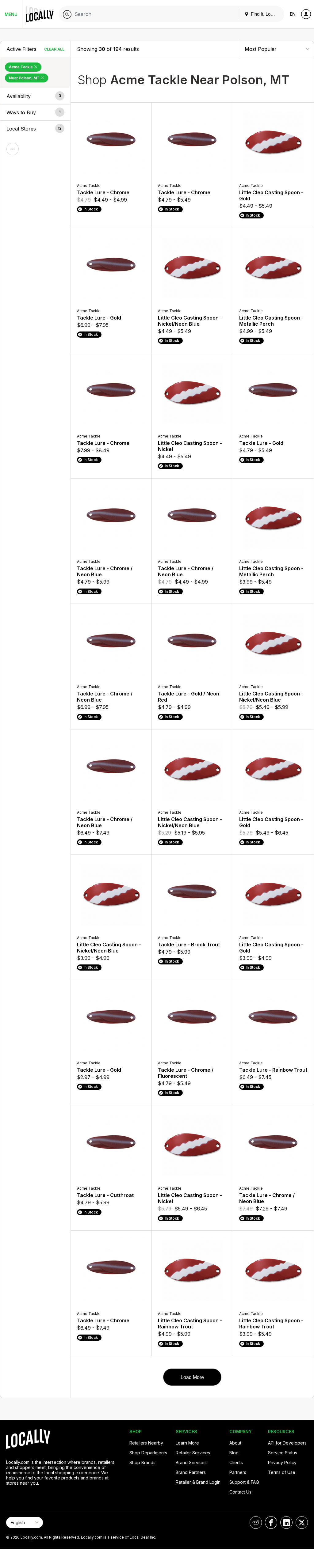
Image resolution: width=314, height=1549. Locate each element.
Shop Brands (142, 1462)
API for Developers (287, 1442)
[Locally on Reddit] (256, 1522)
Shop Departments (148, 1452)
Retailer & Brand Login (198, 1482)
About (235, 1442)
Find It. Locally (265, 14)
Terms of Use (281, 1472)
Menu (11, 14)
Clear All (54, 49)
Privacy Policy (282, 1462)
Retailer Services (193, 1452)
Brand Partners (191, 1472)
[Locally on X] (302, 1522)
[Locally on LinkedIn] (286, 1522)
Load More (192, 1377)
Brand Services (191, 1462)
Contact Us (240, 1491)
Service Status (282, 1452)
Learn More (187, 1442)
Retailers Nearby (146, 1442)
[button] (35, 96)
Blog (234, 1452)
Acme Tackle (21, 67)
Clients (236, 1462)
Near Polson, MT (24, 78)
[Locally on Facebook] (271, 1522)
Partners (237, 1472)
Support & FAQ (244, 1482)
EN (293, 14)
